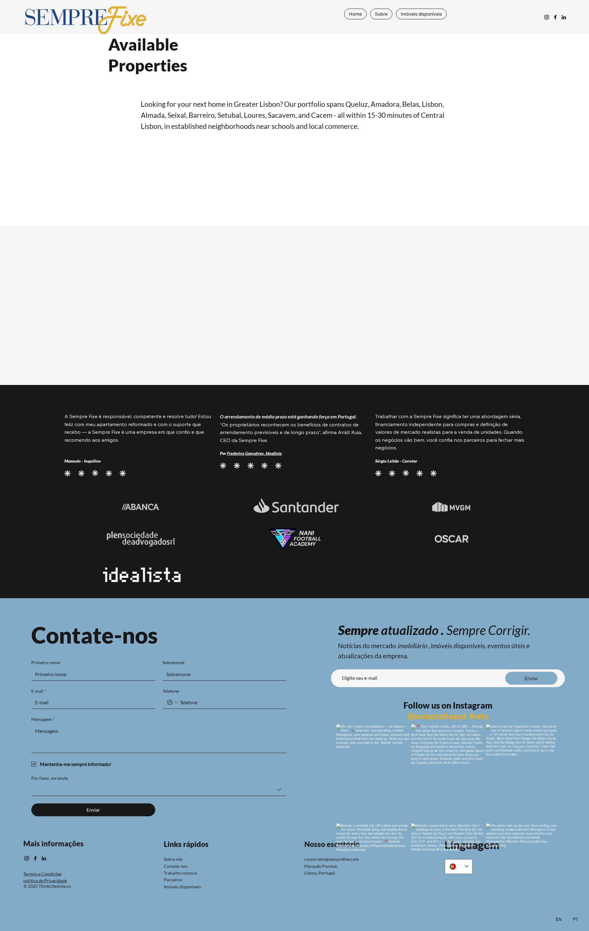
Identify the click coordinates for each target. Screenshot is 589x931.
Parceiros (173, 879)
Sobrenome (173, 662)
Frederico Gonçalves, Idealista (254, 453)
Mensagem (43, 719)
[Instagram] (547, 17)
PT (575, 919)
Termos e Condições (42, 873)
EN (558, 919)
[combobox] (159, 789)
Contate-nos (175, 866)
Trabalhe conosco (180, 872)
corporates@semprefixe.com (331, 859)
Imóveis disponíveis (182, 886)
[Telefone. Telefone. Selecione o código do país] (172, 702)
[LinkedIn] (564, 17)
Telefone (171, 691)
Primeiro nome (45, 662)
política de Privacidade (45, 880)
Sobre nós (173, 859)
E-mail (39, 691)
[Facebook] (555, 17)
